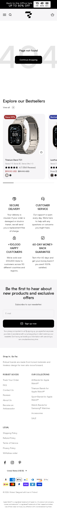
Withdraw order (10, 453)
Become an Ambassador (9, 407)
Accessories (37, 413)
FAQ (5, 385)
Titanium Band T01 (13, 160)
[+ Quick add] (41, 152)
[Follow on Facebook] (5, 463)
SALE (33, 418)
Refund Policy (9, 438)
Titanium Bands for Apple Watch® (40, 390)
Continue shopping (29, 59)
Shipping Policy (10, 433)
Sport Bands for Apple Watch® (41, 398)
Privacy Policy (9, 448)
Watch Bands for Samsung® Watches (40, 406)
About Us (7, 400)
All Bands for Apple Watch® (40, 381)
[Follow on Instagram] (12, 463)
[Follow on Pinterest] (20, 463)
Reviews (6, 395)
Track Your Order (11, 380)
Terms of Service (10, 443)
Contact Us (8, 390)
